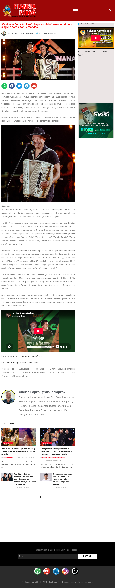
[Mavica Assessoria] (96, 120)
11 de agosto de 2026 (21, 487)
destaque (8, 443)
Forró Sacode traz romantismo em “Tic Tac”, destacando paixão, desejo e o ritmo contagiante (25, 479)
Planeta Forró (8, 457)
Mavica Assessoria (85, 582)
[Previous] (36, 497)
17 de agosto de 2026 (50, 460)
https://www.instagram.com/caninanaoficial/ (21, 362)
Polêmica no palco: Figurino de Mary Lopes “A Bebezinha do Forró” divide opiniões (18, 451)
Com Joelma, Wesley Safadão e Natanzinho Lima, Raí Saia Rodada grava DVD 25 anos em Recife (56, 451)
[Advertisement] (96, 79)
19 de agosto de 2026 (24, 457)
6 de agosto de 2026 (60, 487)
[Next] (41, 497)
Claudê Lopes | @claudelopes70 (53, 457)
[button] (75, 10)
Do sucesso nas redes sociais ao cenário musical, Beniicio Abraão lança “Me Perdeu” (62, 479)
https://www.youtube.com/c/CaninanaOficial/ (21, 356)
